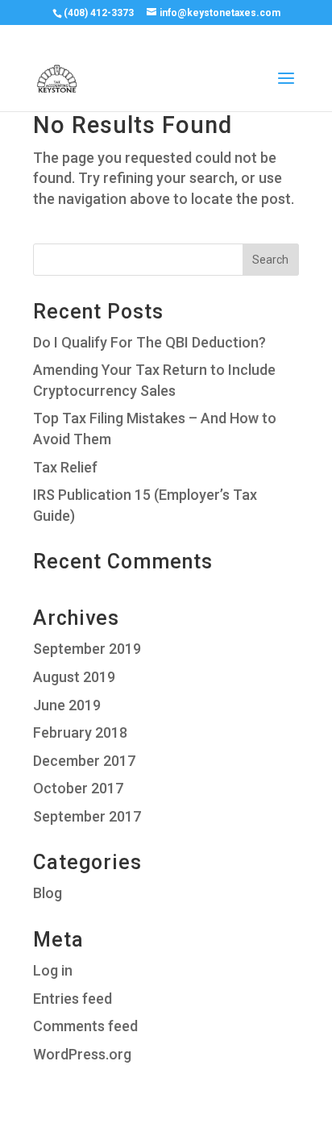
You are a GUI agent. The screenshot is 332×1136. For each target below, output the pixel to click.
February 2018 (80, 732)
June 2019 (67, 705)
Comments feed (85, 1025)
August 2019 (74, 676)
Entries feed (72, 998)
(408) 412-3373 (99, 13)
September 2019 (87, 648)
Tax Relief (65, 467)
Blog (47, 892)
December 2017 (84, 760)
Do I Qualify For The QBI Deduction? (149, 342)
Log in (53, 970)
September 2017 (87, 816)
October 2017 (78, 788)
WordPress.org (82, 1054)
